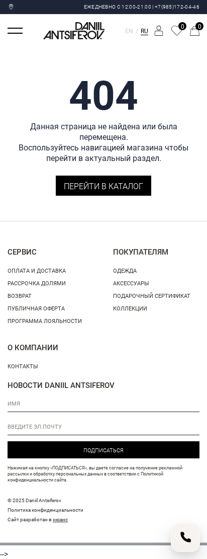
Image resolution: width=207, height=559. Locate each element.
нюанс (60, 519)
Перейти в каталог (103, 186)
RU (144, 31)
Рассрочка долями (37, 283)
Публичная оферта (36, 308)
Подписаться (103, 450)
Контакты (23, 366)
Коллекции (130, 308)
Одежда (125, 270)
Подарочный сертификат (151, 295)
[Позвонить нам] (185, 537)
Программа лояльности (45, 321)
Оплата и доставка (37, 270)
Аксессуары (131, 283)
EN (129, 31)
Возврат (20, 295)
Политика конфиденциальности (45, 509)
